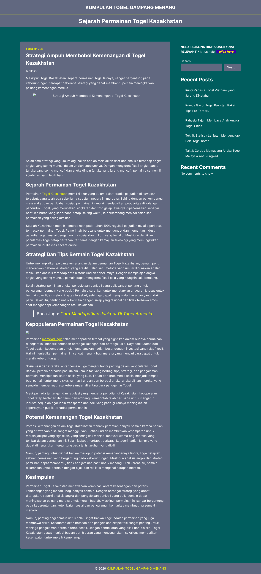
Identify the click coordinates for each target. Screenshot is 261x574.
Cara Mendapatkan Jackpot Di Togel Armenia (106, 313)
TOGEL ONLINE (34, 49)
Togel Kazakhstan (54, 194)
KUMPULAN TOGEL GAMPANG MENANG (136, 568)
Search (186, 61)
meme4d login (52, 339)
